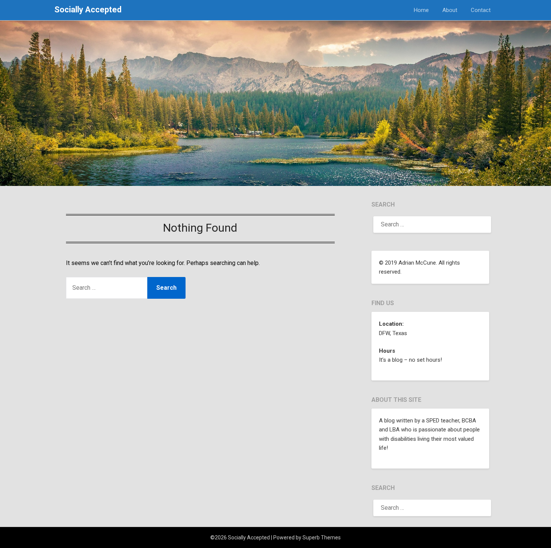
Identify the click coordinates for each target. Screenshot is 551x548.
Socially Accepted (87, 9)
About (449, 10)
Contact (481, 10)
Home (421, 10)
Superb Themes (321, 538)
